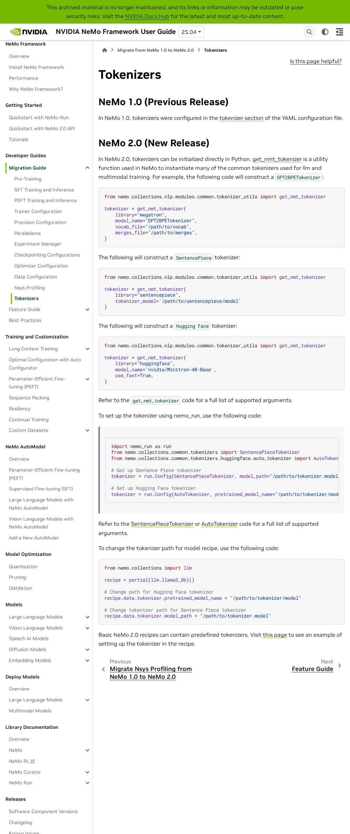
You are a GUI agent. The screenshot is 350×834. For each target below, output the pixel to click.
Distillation (20, 588)
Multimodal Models (30, 711)
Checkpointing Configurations (47, 255)
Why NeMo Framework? (36, 89)
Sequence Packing (29, 398)
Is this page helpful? (316, 61)
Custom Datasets (28, 430)
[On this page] (340, 32)
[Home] (104, 50)
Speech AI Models (29, 638)
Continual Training (29, 419)
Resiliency (19, 409)
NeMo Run (20, 783)
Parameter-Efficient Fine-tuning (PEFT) (37, 383)
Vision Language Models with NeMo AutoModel (41, 523)
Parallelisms (27, 233)
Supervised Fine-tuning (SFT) (41, 489)
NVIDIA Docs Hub (147, 16)
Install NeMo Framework (36, 67)
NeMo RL (19, 761)
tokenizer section (241, 117)
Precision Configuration (40, 222)
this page (275, 634)
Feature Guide (24, 309)
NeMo (15, 750)
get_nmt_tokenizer (277, 158)
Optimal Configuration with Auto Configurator (45, 364)
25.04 (189, 31)
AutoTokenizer (219, 523)
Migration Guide (27, 168)
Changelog (20, 822)
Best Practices (25, 320)
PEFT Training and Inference (45, 200)
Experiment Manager (38, 244)
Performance (23, 78)
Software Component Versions (43, 811)
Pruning (17, 577)
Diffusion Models (27, 649)
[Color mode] (325, 32)
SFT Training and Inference (44, 190)
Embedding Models (30, 660)
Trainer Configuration (38, 211)
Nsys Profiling (29, 288)
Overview (19, 56)
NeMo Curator (25, 772)
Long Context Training (33, 349)
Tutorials (18, 139)
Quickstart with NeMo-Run (39, 117)
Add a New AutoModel (33, 538)
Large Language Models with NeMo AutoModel (41, 504)
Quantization (23, 566)
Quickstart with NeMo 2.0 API (42, 128)
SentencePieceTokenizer (162, 523)
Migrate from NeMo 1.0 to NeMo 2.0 (155, 50)
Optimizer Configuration (41, 266)
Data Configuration (35, 277)
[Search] (309, 32)
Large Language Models (36, 617)
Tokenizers (26, 298)
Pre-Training (27, 179)
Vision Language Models (36, 628)
